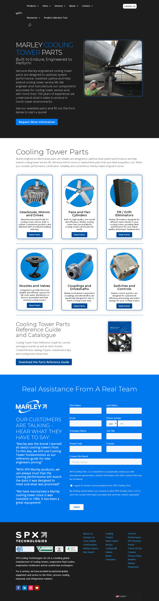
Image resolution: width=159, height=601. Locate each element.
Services (59, 5)
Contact (86, 5)
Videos (108, 552)
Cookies (132, 552)
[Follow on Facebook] (18, 587)
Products (31, 5)
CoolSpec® (111, 548)
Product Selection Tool (55, 17)
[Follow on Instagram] (30, 587)
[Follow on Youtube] (36, 587)
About (72, 5)
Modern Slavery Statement (133, 563)
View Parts (34, 234)
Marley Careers (90, 548)
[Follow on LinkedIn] (24, 587)
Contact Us (130, 6)
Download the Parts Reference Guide (44, 362)
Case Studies (89, 540)
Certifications (90, 544)
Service (109, 544)
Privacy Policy (134, 555)
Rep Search (88, 552)
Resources (32, 17)
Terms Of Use (135, 548)
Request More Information (37, 122)
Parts (45, 5)
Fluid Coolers (111, 540)
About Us (88, 533)
